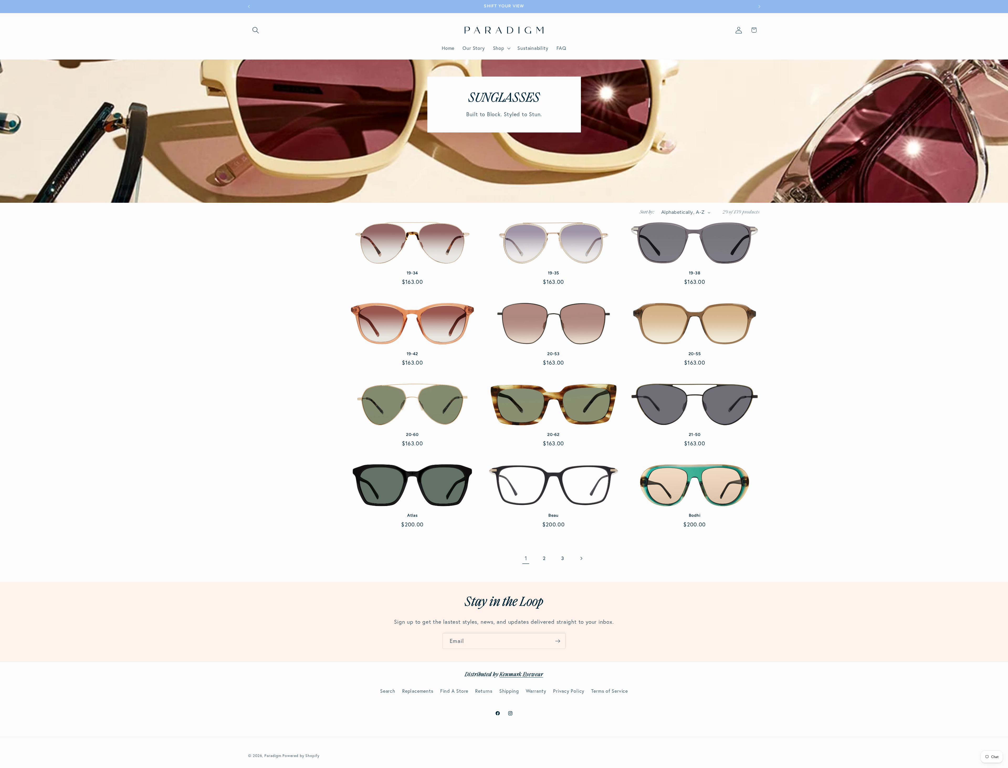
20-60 (412, 434)
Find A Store (454, 691)
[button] (255, 30)
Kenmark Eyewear (521, 675)
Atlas (412, 515)
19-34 (412, 272)
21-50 (695, 434)
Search (387, 691)
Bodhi (695, 515)
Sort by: (647, 212)
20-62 (553, 434)
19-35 (553, 272)
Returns (483, 691)
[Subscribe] (557, 641)
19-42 (412, 353)
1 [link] (526, 558)
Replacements (417, 691)
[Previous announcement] (249, 6)
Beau (553, 515)
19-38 (695, 272)
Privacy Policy (568, 691)
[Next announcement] (759, 6)
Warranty (536, 691)
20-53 (553, 353)
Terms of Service (609, 691)
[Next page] (581, 558)
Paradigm (272, 755)
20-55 (695, 353)
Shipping (509, 691)
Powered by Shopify (300, 755)
